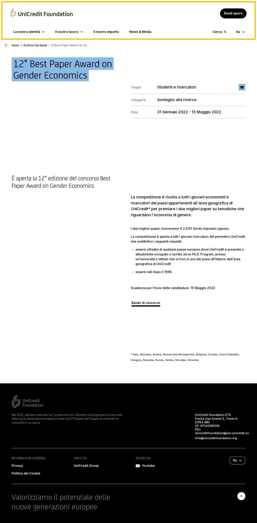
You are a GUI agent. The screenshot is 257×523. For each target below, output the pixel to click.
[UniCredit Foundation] (41, 18)
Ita (238, 32)
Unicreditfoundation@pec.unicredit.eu (222, 433)
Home (15, 45)
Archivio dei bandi (35, 45)
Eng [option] (242, 30)
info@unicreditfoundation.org (216, 438)
